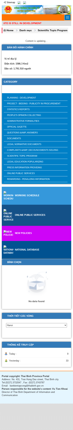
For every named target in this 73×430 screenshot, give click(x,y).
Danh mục (25, 30)
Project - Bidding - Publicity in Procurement (33, 103)
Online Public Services (21, 173)
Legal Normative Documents (24, 144)
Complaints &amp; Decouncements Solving (32, 150)
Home (9, 30)
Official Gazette (17, 127)
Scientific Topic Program (52, 30)
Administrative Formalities (23, 121)
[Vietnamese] (19, 2)
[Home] (36, 9)
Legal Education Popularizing (25, 161)
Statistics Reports (18, 109)
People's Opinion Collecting (24, 115)
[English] (24, 2)
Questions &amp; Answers (22, 132)
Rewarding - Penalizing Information (28, 179)
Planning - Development (21, 98)
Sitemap (10, 2)
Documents (14, 138)
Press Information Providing (24, 167)
